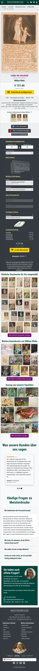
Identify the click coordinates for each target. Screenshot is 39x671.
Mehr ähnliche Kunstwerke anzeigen (19, 335)
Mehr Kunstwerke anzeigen (19, 436)
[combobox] (19, 153)
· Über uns (5, 638)
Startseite (3, 7)
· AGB (4, 630)
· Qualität (23, 630)
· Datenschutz (6, 632)
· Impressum (6, 627)
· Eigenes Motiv (24, 625)
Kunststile (10, 7)
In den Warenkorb (20, 250)
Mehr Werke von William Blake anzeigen (19, 379)
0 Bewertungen (23, 134)
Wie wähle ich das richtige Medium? (16, 549)
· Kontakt (5, 625)
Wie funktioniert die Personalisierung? (17, 510)
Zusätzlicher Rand (10, 150)
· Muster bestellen (25, 638)
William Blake (30, 7)
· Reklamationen (7, 636)
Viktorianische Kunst (20, 7)
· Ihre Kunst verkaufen (26, 627)
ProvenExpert (15, 480)
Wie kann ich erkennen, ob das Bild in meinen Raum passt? (17, 541)
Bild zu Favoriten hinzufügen (21, 131)
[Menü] (2, 2)
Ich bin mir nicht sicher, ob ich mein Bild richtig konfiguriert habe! (18, 557)
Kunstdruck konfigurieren (21, 92)
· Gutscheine (24, 636)
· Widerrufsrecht (7, 634)
